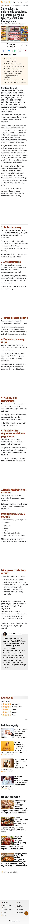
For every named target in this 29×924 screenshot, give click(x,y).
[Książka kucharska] (14, 2)
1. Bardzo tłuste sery (10, 59)
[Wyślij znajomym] (22, 45)
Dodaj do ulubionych (11, 45)
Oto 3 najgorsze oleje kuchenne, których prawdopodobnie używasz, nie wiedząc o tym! (14, 764)
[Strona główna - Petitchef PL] (2, 5)
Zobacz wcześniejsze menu (6, 908)
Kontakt (19, 902)
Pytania (4, 912)
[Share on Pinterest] (25, 51)
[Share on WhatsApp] (14, 51)
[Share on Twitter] (20, 51)
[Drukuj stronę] (26, 45)
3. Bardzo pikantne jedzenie (12, 64)
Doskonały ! (15, 704)
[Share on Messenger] (9, 51)
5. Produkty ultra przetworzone (13, 69)
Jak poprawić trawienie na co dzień (15, 82)
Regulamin (20, 909)
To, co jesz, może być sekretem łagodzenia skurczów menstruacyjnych (21, 733)
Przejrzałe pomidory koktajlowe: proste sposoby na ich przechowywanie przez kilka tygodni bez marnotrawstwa (13, 843)
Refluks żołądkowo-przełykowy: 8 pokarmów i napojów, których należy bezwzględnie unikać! (14, 747)
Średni (14, 712)
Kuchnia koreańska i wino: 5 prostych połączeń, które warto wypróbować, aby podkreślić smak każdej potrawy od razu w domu (14, 825)
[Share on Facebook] (3, 51)
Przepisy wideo (6, 905)
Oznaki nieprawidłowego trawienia (14, 80)
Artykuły (4, 915)
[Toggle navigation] (26, 2)
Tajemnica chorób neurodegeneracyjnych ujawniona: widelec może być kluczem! (14, 782)
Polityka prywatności (19, 905)
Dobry (13, 709)
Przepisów (5, 902)
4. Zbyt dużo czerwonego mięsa (14, 66)
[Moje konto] (17, 2)
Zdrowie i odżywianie (10, 872)
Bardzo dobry (16, 707)
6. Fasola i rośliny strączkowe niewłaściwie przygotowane (13, 72)
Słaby (13, 715)
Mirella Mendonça (20, 24)
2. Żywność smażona (10, 61)
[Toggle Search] (22, 2)
